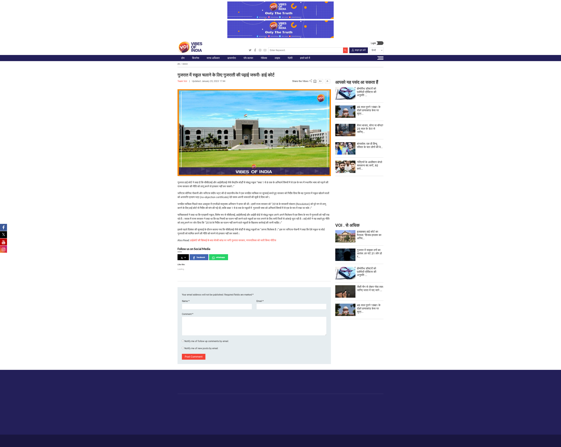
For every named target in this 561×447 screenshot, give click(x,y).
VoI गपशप (256, 407)
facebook (201, 257)
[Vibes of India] (190, 47)
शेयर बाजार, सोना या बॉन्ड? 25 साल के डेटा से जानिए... (370, 129)
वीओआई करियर (323, 425)
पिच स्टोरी (321, 414)
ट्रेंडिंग (183, 403)
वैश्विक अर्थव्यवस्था (203, 411)
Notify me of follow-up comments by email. (206, 341)
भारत (198, 403)
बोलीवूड (246, 403)
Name (185, 301)
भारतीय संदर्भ (185, 418)
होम (179, 64)
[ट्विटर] (250, 50)
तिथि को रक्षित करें (308, 403)
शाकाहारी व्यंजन (273, 403)
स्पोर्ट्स (285, 421)
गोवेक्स (252, 400)
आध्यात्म (286, 429)
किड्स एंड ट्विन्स (289, 418)
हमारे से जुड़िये (370, 385)
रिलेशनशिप (287, 407)
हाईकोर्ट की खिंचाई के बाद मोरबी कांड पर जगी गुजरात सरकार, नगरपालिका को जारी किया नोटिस (233, 240)
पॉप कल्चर (244, 400)
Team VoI (183, 81)
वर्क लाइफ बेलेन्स (289, 411)
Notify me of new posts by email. (201, 348)
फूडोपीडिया (269, 400)
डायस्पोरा (226, 400)
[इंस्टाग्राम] (260, 50)
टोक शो (304, 407)
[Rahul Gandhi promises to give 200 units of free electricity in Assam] (345, 236)
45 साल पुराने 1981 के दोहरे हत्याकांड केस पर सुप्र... (368, 110)
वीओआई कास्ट (306, 414)
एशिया (227, 407)
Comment (187, 314)
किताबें (245, 414)
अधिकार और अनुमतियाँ (326, 429)
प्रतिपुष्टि (209, 439)
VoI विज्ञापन (322, 403)
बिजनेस (196, 400)
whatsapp (220, 257)
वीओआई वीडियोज (307, 411)
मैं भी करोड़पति (201, 418)
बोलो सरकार (257, 411)
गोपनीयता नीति (221, 439)
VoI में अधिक (320, 400)
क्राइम (183, 425)
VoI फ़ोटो (304, 421)
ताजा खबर (184, 407)
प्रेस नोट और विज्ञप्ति (325, 407)
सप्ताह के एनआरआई (232, 411)
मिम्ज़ (302, 418)
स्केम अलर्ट (321, 411)
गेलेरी (300, 400)
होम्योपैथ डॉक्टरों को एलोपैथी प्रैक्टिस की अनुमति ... (366, 92)
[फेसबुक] (255, 50)
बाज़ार (198, 414)
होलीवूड (246, 407)
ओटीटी (246, 411)
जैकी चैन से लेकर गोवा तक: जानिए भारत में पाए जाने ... (370, 288)
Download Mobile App (366, 440)
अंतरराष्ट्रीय (185, 414)
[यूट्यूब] (265, 50)
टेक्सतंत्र (199, 421)
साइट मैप (233, 439)
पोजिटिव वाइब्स (186, 432)
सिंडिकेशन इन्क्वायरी (325, 421)
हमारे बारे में (187, 439)
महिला (285, 403)
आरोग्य (285, 414)
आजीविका (198, 439)
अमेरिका (228, 403)
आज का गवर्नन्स (258, 403)
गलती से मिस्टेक (323, 418)
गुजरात (183, 421)
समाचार (185, 64)
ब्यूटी (284, 425)
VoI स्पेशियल (185, 429)
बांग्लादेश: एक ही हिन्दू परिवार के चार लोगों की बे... (370, 145)
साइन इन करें (360, 50)
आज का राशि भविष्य (290, 432)
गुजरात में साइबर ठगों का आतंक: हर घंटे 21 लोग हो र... (369, 253)
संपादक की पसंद (186, 411)
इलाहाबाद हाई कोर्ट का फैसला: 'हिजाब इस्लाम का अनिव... (369, 235)
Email (260, 301)
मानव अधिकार (216, 400)
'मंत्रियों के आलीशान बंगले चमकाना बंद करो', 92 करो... (369, 165)
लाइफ (282, 400)
